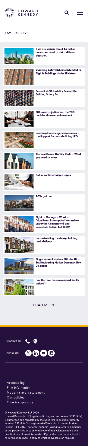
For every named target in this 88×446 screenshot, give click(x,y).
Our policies (15, 397)
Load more (44, 305)
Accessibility (16, 382)
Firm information (19, 387)
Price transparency (20, 402)
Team (7, 33)
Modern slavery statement (26, 392)
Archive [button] (22, 33)
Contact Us (13, 341)
